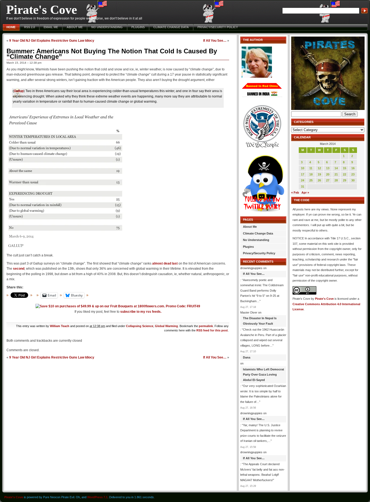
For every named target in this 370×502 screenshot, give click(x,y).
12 (319, 168)
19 (319, 174)
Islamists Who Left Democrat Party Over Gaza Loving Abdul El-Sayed (263, 375)
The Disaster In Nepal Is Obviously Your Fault (260, 321)
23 (353, 174)
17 (302, 174)
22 (344, 174)
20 (327, 174)
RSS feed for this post (212, 330)
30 (353, 180)
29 (344, 180)
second (18, 268)
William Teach (59, 326)
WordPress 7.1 (97, 497)
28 (336, 180)
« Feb (295, 192)
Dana (246, 357)
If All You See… (214, 40)
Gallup (19, 91)
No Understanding (107, 27)
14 (336, 168)
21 (336, 174)
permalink (206, 326)
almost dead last (165, 263)
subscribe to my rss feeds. (140, 312)
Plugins (138, 27)
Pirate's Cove (41, 10)
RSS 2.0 (29, 27)
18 (311, 174)
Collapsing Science (139, 326)
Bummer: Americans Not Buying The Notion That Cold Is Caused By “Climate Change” (112, 53)
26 (319, 180)
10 (302, 168)
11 (310, 168)
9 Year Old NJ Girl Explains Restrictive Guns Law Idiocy (51, 40)
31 (302, 186)
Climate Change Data (171, 27)
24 (302, 180)
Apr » (305, 192)
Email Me (51, 27)
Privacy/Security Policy (217, 27)
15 (344, 168)
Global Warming (166, 326)
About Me (75, 27)
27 (327, 180)
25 (311, 180)
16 (353, 168)
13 (327, 168)
